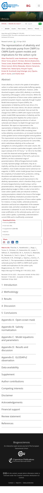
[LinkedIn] (17, 242)
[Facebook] (12, 242)
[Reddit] (8, 242)
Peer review (22, 29)
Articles (4, 24)
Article (7, 29)
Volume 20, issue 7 (14, 24)
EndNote (7, 235)
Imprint (18, 483)
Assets (14, 29)
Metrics (30, 29)
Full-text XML (8, 226)
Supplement (8, 229)
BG (28, 6)
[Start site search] (40, 24)
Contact (11, 483)
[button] (26, 24)
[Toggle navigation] (39, 6)
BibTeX (6, 232)
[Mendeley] (4, 242)
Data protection (28, 483)
